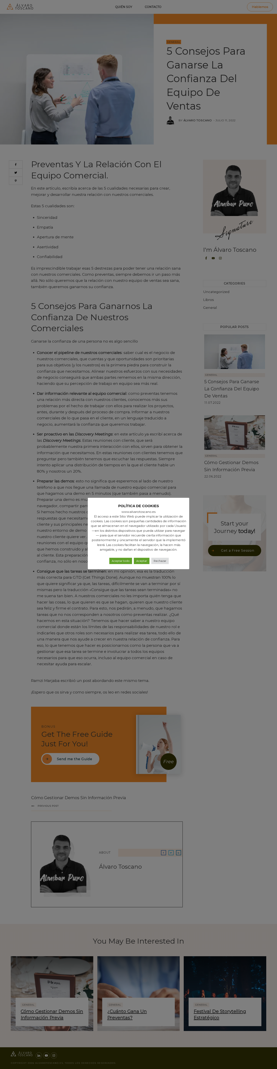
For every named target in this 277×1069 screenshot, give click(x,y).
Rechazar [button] (160, 560)
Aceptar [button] (141, 560)
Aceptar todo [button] (121, 560)
